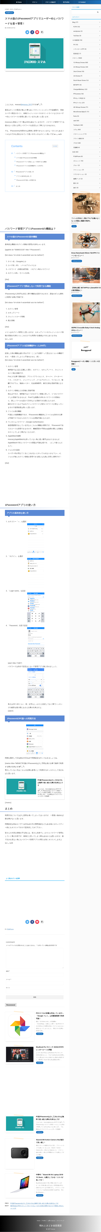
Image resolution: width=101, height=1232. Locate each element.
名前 (8, 971)
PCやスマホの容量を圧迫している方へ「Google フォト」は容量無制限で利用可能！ (50, 1015)
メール (8, 979)
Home (20, 2)
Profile (67, 2)
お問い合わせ (51, 1220)
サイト (8, 987)
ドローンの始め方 (50, 2)
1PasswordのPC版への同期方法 (26, 180)
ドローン (34, 2)
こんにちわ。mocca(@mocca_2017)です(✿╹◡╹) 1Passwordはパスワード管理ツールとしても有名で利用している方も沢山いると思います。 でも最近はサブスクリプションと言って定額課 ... (50, 792)
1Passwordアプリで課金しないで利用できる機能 (31, 162)
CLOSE (55, 146)
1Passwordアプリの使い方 (25, 172)
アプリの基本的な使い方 (23, 176)
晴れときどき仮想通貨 (50, 1225)
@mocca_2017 (26, 105)
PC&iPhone (10, 929)
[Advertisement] (35, 87)
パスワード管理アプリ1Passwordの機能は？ (31, 153)
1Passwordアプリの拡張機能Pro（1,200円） (30, 166)
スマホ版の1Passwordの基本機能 (26, 158)
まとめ (18, 186)
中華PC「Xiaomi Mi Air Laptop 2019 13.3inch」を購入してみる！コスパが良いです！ (49, 1177)
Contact (83, 2)
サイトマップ (60, 1220)
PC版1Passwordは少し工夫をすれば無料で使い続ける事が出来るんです (50, 782)
